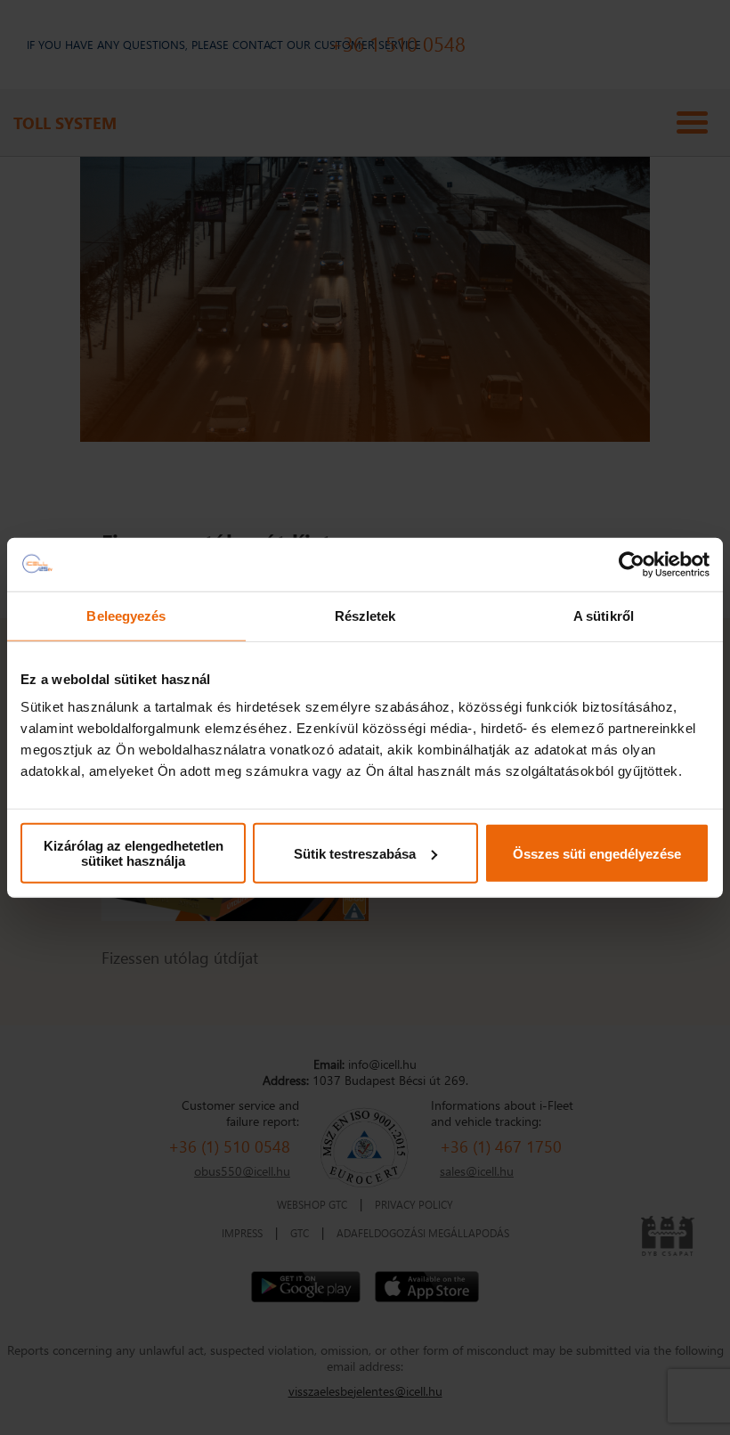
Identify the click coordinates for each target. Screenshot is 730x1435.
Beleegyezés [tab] (126, 615)
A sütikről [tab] (603, 615)
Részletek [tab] (365, 615)
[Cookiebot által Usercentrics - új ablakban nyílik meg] (632, 563)
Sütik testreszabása (355, 852)
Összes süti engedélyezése (597, 852)
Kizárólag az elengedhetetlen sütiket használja (133, 853)
